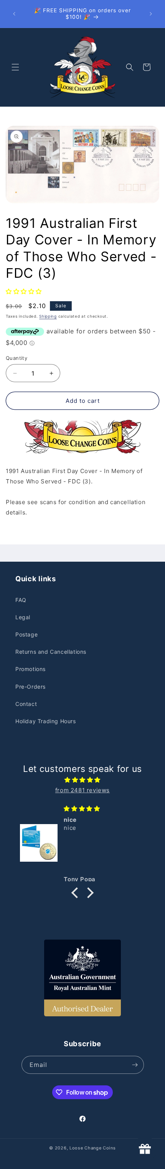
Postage (26, 634)
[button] (15, 67)
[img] (82, 780)
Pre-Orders (30, 686)
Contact (26, 704)
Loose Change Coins (92, 1148)
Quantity (16, 358)
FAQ (20, 600)
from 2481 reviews (82, 790)
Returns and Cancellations (50, 651)
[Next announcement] (150, 13)
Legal (22, 617)
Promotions (30, 669)
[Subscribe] (135, 1065)
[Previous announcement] (14, 13)
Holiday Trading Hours (45, 721)
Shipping (48, 316)
